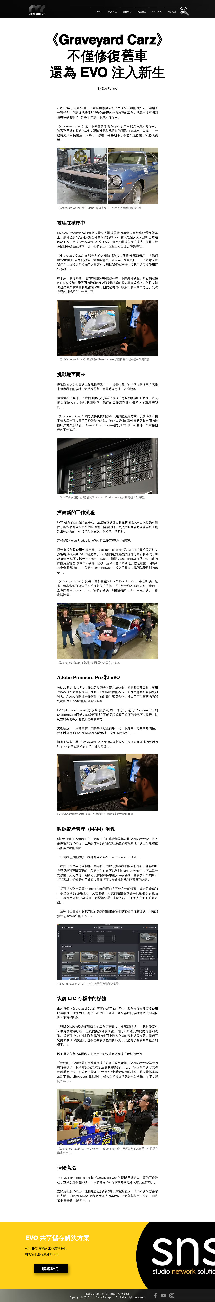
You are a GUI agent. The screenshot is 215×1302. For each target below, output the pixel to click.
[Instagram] (171, 1295)
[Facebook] (155, 1295)
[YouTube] (163, 1295)
